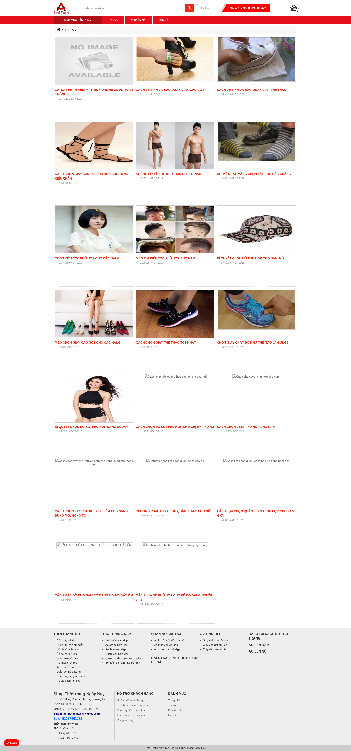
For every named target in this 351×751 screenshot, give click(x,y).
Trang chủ (174, 700)
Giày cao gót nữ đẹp (215, 644)
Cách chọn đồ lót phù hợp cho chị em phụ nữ (175, 427)
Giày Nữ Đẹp (210, 634)
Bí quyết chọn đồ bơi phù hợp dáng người (91, 427)
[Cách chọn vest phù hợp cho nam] (256, 376)
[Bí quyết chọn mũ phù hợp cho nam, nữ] (256, 253)
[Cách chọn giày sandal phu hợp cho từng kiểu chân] (94, 168)
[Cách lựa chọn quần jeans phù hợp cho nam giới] (256, 460)
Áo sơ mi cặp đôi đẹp (167, 649)
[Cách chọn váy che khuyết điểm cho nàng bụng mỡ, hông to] (94, 464)
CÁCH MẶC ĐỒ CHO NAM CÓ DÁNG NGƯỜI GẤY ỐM (94, 595)
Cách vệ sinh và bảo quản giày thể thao (251, 89)
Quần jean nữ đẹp (67, 658)
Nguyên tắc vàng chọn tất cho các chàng (254, 174)
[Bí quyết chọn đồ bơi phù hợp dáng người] (94, 421)
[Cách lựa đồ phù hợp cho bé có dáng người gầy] (175, 545)
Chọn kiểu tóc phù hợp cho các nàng (87, 258)
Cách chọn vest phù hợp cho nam (246, 427)
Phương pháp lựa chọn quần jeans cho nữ (173, 511)
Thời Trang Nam (116, 634)
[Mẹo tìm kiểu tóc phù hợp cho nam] (175, 253)
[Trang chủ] (58, 30)
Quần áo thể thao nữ (69, 671)
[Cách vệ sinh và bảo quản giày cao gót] (175, 80)
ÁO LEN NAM (259, 645)
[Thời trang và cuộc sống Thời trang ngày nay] (61, 13)
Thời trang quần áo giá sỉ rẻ (133, 705)
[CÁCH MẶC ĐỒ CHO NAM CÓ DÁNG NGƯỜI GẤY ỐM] (94, 545)
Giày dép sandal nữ (214, 649)
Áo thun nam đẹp (115, 649)
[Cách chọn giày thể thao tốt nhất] (175, 337)
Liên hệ (163, 19)
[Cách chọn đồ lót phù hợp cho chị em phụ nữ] (175, 376)
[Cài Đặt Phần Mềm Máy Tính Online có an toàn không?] (94, 84)
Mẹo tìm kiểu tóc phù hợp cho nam (165, 258)
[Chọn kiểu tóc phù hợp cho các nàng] (94, 253)
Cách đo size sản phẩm (131, 715)
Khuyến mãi (138, 19)
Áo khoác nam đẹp (116, 640)
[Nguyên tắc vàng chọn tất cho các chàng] (256, 160)
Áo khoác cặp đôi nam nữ (169, 640)
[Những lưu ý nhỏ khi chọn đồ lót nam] (175, 168)
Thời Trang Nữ (67, 634)
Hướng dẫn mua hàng (130, 700)
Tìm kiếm (189, 8)
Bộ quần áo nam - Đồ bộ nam (122, 662)
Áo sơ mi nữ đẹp (67, 653)
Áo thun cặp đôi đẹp (166, 644)
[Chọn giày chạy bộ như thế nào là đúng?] (256, 328)
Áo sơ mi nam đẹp (116, 644)
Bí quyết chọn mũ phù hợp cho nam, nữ (250, 258)
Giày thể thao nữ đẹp (215, 640)
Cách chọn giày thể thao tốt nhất (166, 342)
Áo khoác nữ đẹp (67, 662)
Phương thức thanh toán (131, 710)
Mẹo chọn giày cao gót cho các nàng (88, 342)
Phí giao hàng (125, 720)
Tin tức (113, 19)
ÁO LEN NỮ (258, 651)
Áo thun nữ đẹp (66, 667)
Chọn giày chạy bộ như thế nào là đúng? (252, 342)
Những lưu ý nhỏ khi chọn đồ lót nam (169, 174)
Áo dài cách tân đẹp (68, 680)
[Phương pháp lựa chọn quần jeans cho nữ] (175, 460)
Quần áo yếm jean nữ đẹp (72, 676)
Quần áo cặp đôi (166, 634)
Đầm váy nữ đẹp (66, 640)
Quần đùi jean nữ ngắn (70, 644)
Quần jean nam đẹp (116, 653)
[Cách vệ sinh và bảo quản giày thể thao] (256, 80)
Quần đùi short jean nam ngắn (123, 658)
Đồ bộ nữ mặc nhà (68, 649)
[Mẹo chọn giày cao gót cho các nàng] (94, 336)
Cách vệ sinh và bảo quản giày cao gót (170, 89)
